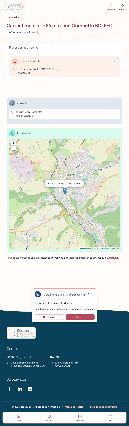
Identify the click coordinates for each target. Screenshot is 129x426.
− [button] (13, 148)
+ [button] (13, 143)
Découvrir (49, 317)
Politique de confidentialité (103, 406)
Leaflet (83, 248)
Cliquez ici (113, 257)
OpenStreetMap (103, 248)
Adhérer (80, 317)
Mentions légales (74, 406)
